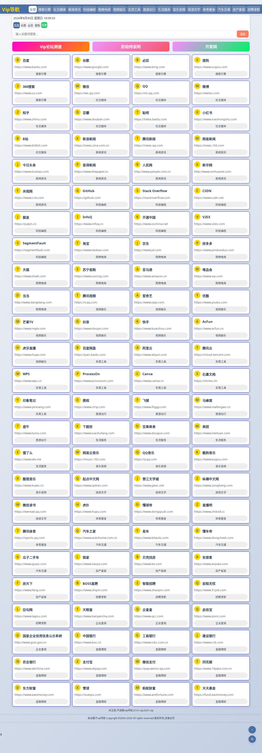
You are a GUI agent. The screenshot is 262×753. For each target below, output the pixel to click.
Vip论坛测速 (51, 46)
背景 (44, 25)
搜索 (242, 34)
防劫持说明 (131, 46)
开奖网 (211, 46)
